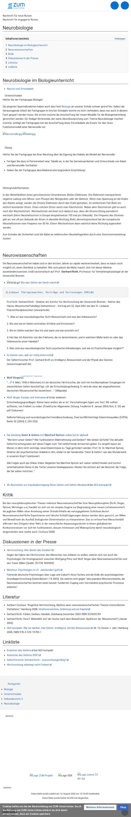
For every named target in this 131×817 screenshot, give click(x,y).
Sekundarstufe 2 (13, 698)
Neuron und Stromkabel (20, 88)
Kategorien (14, 683)
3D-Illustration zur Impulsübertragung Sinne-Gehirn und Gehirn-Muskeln (47, 484)
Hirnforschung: (29, 550)
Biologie (66, 106)
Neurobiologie (12, 703)
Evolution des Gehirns (19, 650)
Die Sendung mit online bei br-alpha (46, 435)
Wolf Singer (14, 377)
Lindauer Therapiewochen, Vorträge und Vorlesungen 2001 (48, 292)
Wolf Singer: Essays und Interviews (26, 397)
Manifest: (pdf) (33, 569)
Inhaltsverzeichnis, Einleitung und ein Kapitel (63, 609)
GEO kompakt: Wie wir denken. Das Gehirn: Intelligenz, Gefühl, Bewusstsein (48, 628)
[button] (100, 807)
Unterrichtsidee (12, 694)
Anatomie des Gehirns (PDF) (23, 655)
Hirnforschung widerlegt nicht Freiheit (28, 664)
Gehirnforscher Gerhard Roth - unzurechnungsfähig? (36, 659)
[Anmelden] (115, 5)
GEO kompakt (101, 484)
